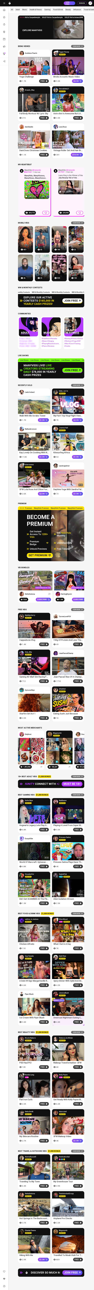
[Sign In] (4, 61)
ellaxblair (62, 689)
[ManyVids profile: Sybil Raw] (55, 957)
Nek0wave (62, 800)
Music (24, 10)
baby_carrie (63, 391)
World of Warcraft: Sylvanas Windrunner (38, 862)
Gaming (47, 10)
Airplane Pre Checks (62, 1218)
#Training (76, 343)
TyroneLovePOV (65, 616)
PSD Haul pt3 (25, 1063)
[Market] (4, 39)
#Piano (44, 346)
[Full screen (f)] (47, 196)
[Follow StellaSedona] (49, 594)
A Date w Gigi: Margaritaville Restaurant (37, 981)
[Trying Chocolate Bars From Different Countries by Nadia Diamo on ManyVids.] (76, 268)
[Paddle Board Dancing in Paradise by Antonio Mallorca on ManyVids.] (42, 239)
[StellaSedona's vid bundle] (35, 580)
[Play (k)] (26, 196)
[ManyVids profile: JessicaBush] (55, 994)
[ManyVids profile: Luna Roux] (55, 127)
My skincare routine (28, 1136)
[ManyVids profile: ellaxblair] (55, 690)
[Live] (4, 32)
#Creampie (23, 341)
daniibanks (29, 127)
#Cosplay (31, 343)
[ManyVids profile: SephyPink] (55, 875)
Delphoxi (28, 734)
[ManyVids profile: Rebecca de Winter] (55, 1039)
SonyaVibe (29, 838)
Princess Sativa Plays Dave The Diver (70, 862)
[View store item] (28, 748)
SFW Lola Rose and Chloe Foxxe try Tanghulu (40, 489)
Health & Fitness (36, 10)
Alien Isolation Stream (63, 899)
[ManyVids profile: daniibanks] (21, 127)
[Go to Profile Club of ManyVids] (22, 171)
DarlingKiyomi (66, 594)
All (12, 10)
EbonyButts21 (64, 89)
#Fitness (74, 338)
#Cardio (67, 346)
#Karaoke (53, 338)
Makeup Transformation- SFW (67, 1063)
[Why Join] (4, 1271)
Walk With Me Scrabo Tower (32, 415)
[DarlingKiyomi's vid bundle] (71, 580)
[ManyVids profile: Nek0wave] (55, 801)
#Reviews (50, 346)
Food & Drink (58, 10)
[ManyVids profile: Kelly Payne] (55, 1076)
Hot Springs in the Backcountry (34, 1218)
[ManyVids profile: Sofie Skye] (21, 801)
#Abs (66, 343)
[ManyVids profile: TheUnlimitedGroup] (55, 1195)
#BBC (30, 341)
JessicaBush (64, 993)
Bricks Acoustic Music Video (66, 76)
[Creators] (4, 17)
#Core (71, 343)
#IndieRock (46, 338)
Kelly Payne (63, 1075)
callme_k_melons (31, 919)
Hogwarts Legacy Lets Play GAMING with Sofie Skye (43, 825)
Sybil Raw (62, 956)
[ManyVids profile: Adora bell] (55, 1113)
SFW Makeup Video (62, 1136)
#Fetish (22, 346)
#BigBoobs (23, 343)
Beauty (68, 10)
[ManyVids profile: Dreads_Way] (21, 90)
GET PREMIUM (38, 555)
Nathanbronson (31, 429)
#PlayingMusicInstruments (51, 343)
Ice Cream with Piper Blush (31, 1017)
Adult (18, 10)
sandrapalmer (64, 466)
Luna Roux (63, 127)
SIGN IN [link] (82, 3)
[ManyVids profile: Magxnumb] (50, 734)
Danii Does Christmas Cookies (33, 150)
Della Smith (29, 1112)
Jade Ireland (30, 392)
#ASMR (33, 346)
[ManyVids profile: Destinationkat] (55, 1158)
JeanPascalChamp (66, 653)
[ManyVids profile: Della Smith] (21, 1113)
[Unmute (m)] (43, 196)
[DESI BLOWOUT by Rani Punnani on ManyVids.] (25, 239)
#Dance (80, 338)
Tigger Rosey (64, 52)
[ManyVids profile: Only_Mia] (21, 653)
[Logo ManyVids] (9, 3)
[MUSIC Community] (51, 326)
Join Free (71, 1272)
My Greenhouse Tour (63, 1181)
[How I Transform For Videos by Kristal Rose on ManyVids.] (59, 268)
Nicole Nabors (30, 1038)
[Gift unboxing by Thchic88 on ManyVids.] (76, 239)
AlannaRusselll (30, 1157)
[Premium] (4, 1279)
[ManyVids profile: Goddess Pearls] (21, 53)
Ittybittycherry (30, 615)
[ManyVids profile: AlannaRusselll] (21, 1158)
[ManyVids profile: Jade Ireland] (21, 392)
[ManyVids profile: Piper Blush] (21, 994)
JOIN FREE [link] (67, 3)
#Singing (50, 341)
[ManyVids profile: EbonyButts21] (55, 90)
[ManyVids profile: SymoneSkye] (21, 690)
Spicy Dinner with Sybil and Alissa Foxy (71, 981)
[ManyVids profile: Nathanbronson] (21, 429)
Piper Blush (29, 994)
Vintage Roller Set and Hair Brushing (70, 150)
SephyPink (63, 874)
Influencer (77, 10)
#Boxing (67, 338)
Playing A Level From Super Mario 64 (70, 825)
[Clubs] (4, 24)
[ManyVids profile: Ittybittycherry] (21, 616)
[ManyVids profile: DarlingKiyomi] (58, 594)
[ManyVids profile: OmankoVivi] (21, 875)
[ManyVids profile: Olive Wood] (55, 920)
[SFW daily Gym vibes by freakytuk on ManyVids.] (42, 268)
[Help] (4, 1286)
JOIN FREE (71, 300)
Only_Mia (28, 652)
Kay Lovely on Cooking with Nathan (36, 452)
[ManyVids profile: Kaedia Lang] (21, 1076)
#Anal (28, 338)
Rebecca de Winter (66, 1038)
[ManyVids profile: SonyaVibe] (21, 838)
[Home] (4, 10)
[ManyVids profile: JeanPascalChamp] (55, 653)
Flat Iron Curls (25, 1099)
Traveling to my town (29, 1181)
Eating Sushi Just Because (65, 713)
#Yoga (74, 341)
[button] (90, 3)
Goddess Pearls (31, 53)
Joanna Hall (63, 428)
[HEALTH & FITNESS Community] (73, 326)
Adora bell (63, 1112)
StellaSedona (30, 594)
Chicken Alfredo (26, 944)
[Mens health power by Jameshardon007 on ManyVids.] (25, 268)
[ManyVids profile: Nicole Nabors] (21, 1039)
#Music (44, 341)
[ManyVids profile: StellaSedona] (21, 594)
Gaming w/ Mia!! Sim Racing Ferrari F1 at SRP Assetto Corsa (47, 677)
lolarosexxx (29, 464)
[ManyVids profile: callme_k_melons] (21, 920)
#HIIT (79, 341)
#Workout (68, 341)
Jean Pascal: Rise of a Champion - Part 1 (72, 677)
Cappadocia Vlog (27, 640)
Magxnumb (57, 733)
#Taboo (22, 338)
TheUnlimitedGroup (66, 1193)
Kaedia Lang (29, 1075)
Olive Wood (63, 919)
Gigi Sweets (29, 956)
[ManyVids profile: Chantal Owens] (21, 1231)
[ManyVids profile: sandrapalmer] (55, 466)
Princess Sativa (65, 837)
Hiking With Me (26, 1255)
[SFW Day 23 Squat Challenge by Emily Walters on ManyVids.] (59, 239)
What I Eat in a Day (62, 944)
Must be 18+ (72, 784)
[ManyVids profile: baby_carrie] (55, 392)
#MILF (27, 346)
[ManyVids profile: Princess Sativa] (55, 838)
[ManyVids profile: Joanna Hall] (55, 429)
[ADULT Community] (28, 326)
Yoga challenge (26, 76)
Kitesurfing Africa (61, 452)
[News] (4, 46)
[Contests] (4, 54)
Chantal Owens (30, 1230)
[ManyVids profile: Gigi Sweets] (21, 957)
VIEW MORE (76, 46)
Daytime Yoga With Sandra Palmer (69, 489)
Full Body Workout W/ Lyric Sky (33, 113)
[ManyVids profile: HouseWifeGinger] (78, 734)
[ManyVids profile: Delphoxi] (21, 734)
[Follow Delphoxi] (41, 766)
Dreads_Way (29, 90)
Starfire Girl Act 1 (27, 713)
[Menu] (4, 3)
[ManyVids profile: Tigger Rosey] (55, 53)
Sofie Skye (29, 800)
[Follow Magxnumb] (69, 766)
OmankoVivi (29, 874)
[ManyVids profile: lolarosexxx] (21, 466)
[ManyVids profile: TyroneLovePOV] (55, 616)
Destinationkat (64, 1157)
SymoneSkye (30, 690)
